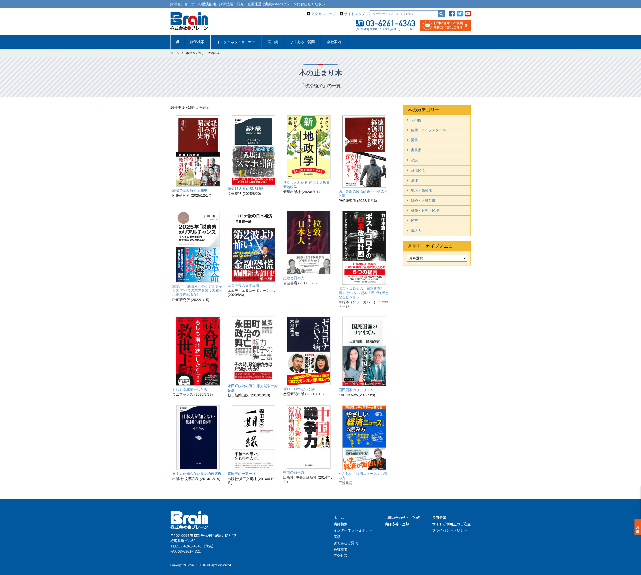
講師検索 (197, 42)
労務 (414, 140)
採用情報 (439, 517)
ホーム (339, 517)
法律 (414, 180)
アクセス (340, 555)
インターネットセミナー (236, 42)
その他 (416, 120)
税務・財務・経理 (425, 210)
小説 (414, 160)
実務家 (416, 150)
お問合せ (638, 527)
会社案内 (334, 42)
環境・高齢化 (421, 190)
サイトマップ (354, 14)
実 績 (272, 42)
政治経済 (418, 170)
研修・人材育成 (423, 200)
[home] (177, 42)
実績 (337, 536)
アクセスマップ (323, 14)
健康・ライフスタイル (428, 130)
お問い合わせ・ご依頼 (402, 517)
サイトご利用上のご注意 (451, 523)
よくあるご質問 (302, 42)
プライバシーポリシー (449, 530)
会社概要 (341, 549)
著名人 (416, 231)
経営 (414, 220)
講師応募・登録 (397, 523)
